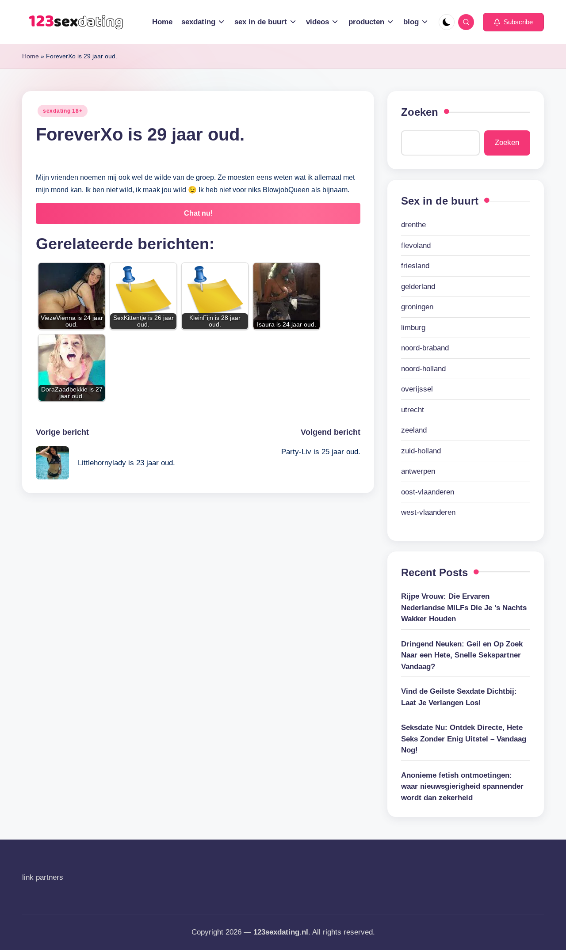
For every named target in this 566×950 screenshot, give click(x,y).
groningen (417, 307)
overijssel (417, 389)
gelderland (418, 286)
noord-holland (423, 369)
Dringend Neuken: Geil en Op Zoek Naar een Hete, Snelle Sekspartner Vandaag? (462, 655)
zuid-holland (421, 451)
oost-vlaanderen (427, 492)
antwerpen (418, 471)
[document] (465, 368)
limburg (413, 327)
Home (30, 56)
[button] (513, 22)
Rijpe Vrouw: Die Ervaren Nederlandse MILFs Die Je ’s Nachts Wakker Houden (464, 607)
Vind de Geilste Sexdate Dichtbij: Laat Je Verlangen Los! (459, 697)
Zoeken (419, 112)
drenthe (413, 224)
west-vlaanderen (428, 512)
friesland (415, 266)
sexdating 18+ (62, 111)
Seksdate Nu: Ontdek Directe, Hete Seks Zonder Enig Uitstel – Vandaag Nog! (463, 738)
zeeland (414, 430)
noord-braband (425, 348)
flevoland (416, 245)
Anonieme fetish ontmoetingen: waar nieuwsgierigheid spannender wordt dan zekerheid (462, 786)
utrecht (412, 410)
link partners (42, 877)
